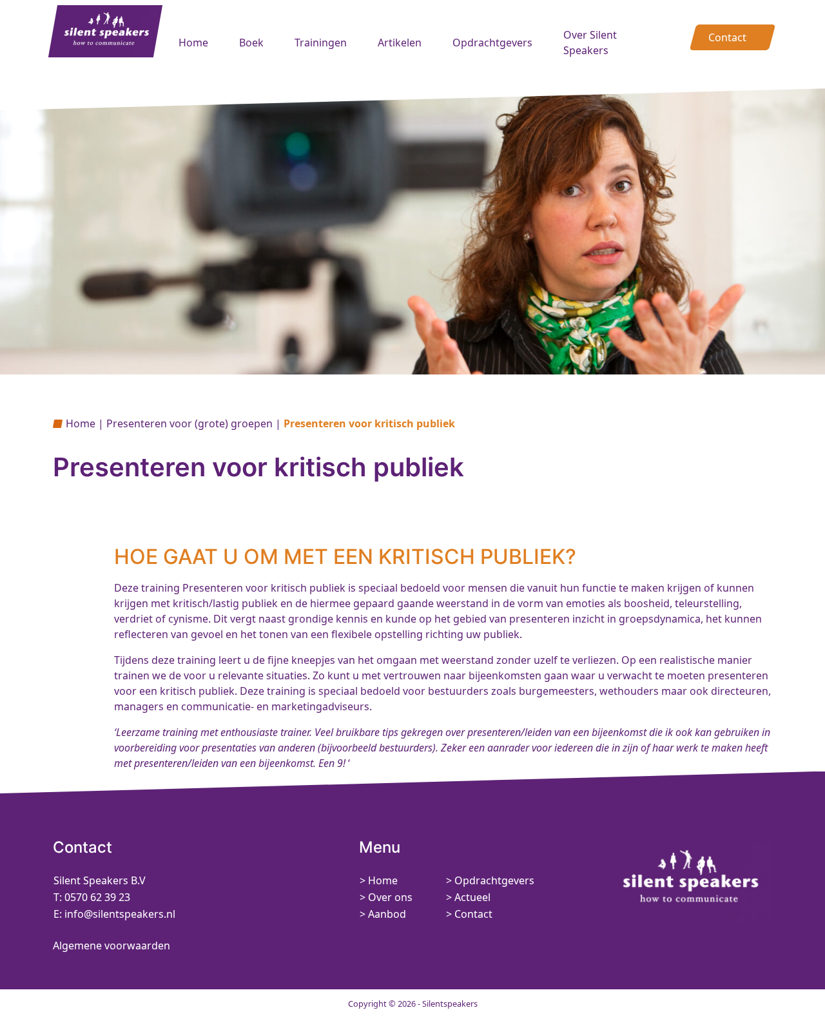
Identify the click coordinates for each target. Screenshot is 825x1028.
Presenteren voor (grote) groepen (189, 423)
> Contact (469, 914)
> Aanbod (383, 914)
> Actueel (468, 897)
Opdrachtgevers (492, 42)
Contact (727, 37)
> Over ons (386, 897)
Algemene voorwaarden (111, 945)
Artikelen (400, 42)
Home (193, 42)
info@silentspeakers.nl (118, 914)
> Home (379, 880)
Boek (251, 42)
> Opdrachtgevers (490, 880)
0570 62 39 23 (97, 897)
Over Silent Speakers (590, 42)
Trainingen (321, 42)
